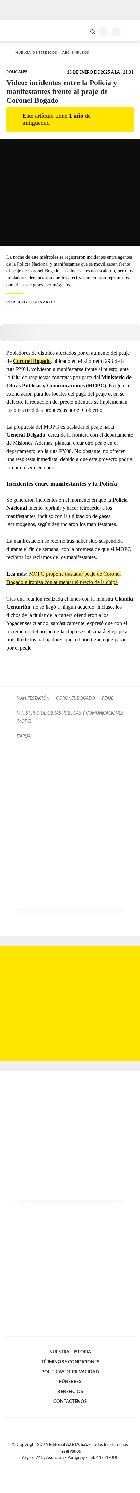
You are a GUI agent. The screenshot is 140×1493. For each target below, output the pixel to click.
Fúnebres (70, 1382)
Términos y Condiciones (70, 1362)
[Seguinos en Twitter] (67, 1465)
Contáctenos (70, 1401)
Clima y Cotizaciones (81, 31)
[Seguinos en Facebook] (60, 1465)
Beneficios (70, 1392)
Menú (130, 31)
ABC (18, 30)
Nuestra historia (70, 1352)
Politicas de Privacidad (70, 1372)
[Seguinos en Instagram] (81, 1465)
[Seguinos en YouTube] (74, 1465)
